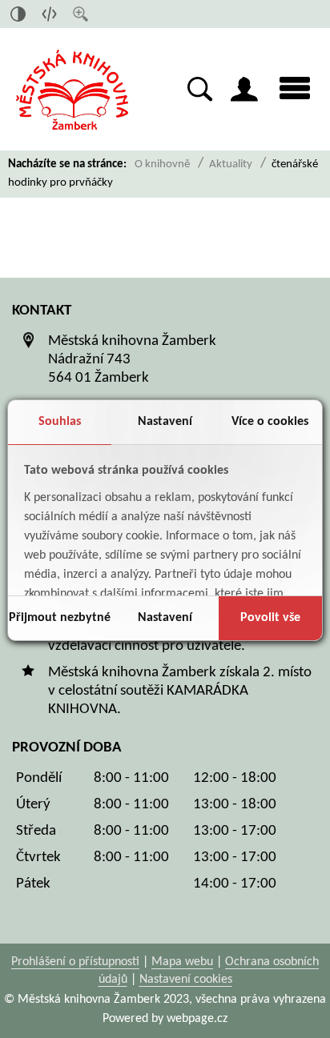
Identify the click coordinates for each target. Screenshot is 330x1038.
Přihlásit (244, 89)
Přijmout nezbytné (60, 617)
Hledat (200, 89)
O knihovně (162, 164)
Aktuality (230, 164)
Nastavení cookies (185, 979)
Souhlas (59, 421)
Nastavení (165, 421)
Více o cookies (269, 421)
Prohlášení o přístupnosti (75, 962)
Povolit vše (270, 617)
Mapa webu (182, 962)
